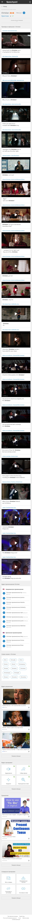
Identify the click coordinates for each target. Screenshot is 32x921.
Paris (12, 476)
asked (7, 351)
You (3, 424)
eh (23, 399)
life (20, 578)
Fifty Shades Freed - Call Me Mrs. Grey (11, 304)
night (17, 151)
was (18, 149)
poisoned (9, 424)
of (2, 52)
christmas (23, 668)
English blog (21, 916)
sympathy (6, 52)
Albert (4, 501)
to (14, 123)
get (9, 276)
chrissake (13, 660)
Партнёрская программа (13, 916)
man (18, 52)
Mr (17, 375)
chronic (6, 677)
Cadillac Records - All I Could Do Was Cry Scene (14, 705)
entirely (9, 452)
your (12, 351)
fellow (15, 52)
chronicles (23, 677)
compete (4, 125)
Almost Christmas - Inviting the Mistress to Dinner (13, 179)
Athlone (8, 503)
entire (17, 578)
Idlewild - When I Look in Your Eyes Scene (12, 727)
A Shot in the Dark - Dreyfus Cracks (10, 456)
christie (6, 668)
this (10, 252)
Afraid (4, 375)
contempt (18, 424)
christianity (22, 664)
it (9, 250)
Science (18, 477)
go (12, 224)
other (13, 151)
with (8, 50)
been (6, 576)
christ (20, 660)
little (9, 375)
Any (3, 399)
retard (12, 399)
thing (3, 529)
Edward (18, 501)
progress (19, 399)
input (15, 351)
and (5, 250)
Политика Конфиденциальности (10, 918)
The (3, 553)
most (5, 452)
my (14, 578)
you (8, 100)
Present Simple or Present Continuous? (12, 858)
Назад (5, 6)
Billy (3, 100)
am (6, 76)
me (13, 123)
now (18, 250)
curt (3, 151)
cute (6, 200)
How (3, 226)
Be (3, 450)
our (15, 399)
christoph (16, 672)
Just (4, 200)
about (7, 226)
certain (6, 450)
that (10, 149)
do (8, 529)
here (9, 76)
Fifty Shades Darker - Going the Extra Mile (12, 104)
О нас (19, 918)
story (19, 476)
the (11, 50)
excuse (7, 399)
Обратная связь (25, 918)
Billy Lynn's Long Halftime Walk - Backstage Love (13, 80)
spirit (19, 50)
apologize (5, 149)
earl (3, 503)
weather (13, 375)
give (7, 250)
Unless (4, 123)
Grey (17, 125)
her (12, 276)
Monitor (22, 477)
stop (9, 299)
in (13, 224)
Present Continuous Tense (8, 836)
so (20, 149)
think (4, 527)
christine (14, 668)
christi (13, 664)
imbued (4, 50)
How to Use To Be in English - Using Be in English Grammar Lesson (16, 814)
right (15, 250)
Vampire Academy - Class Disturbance (11, 155)
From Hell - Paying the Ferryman (10, 30)
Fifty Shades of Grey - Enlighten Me (10, 56)
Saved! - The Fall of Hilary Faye (9, 507)
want (10, 123)
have (3, 351)
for (10, 52)
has (15, 476)
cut (9, 175)
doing (9, 576)
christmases (7, 672)
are (6, 100)
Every (3, 476)
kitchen (19, 224)
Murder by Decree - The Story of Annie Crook (12, 481)
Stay (4, 252)
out (13, 175)
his (12, 52)
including (5, 477)
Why (3, 76)
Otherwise (5, 349)
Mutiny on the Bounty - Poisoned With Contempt (13, 355)
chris (5, 660)
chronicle (14, 677)
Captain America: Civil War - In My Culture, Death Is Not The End (16, 749)
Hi (3, 325)
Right (4, 199)
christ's (6, 664)
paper (7, 476)
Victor (7, 501)
